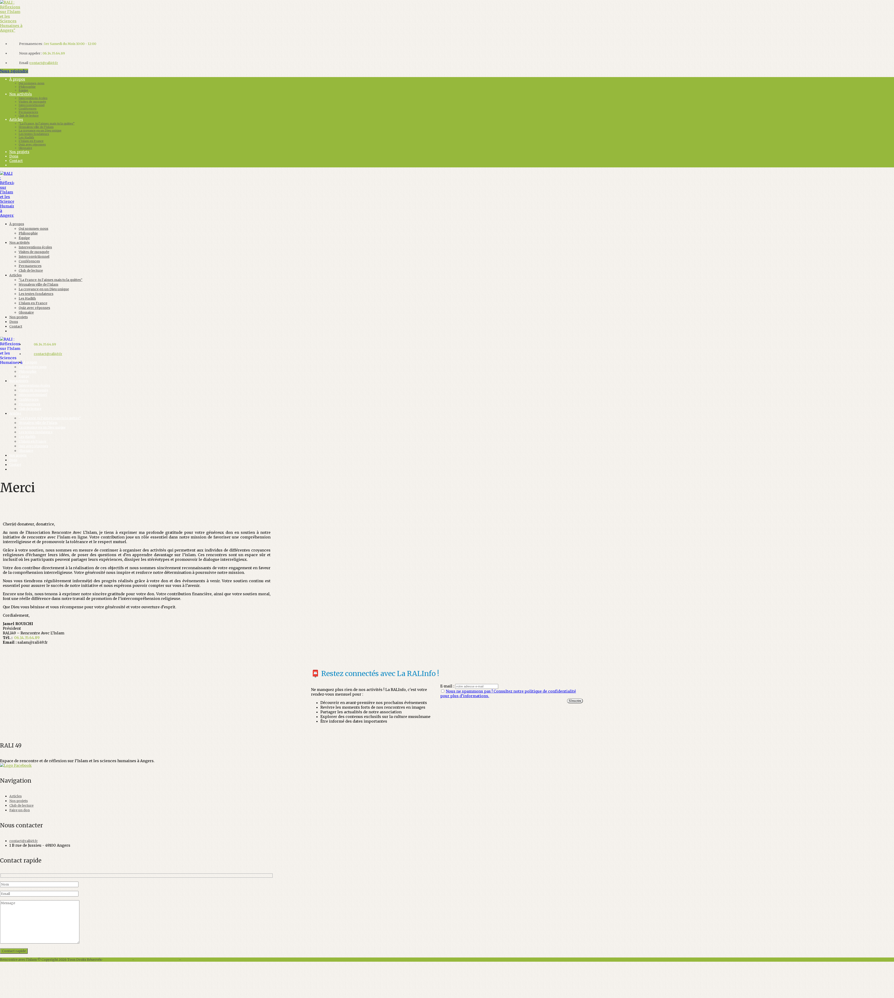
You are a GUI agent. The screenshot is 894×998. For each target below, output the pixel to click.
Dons (13, 156)
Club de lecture (29, 115)
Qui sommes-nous (31, 83)
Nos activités (20, 94)
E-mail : (447, 686)
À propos (17, 79)
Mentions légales (118, 959)
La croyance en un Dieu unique (40, 130)
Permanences (28, 112)
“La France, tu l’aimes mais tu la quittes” (46, 123)
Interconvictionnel (31, 105)
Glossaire (25, 148)
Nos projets (19, 152)
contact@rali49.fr (44, 63)
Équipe (23, 90)
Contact (16, 161)
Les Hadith (26, 137)
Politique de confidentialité (156, 959)
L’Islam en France (31, 141)
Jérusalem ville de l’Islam (36, 127)
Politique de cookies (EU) (202, 959)
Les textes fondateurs (34, 134)
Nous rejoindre (14, 71)
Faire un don (19, 810)
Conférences (28, 108)
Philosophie (27, 86)
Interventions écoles (33, 98)
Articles (16, 119)
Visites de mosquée (32, 101)
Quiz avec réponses (32, 144)
